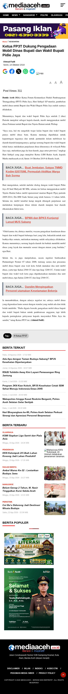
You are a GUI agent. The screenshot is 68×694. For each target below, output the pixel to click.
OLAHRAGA (57, 15)
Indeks (39, 668)
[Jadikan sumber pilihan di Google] (5, 73)
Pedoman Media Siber (22, 673)
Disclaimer (13, 668)
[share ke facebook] (12, 73)
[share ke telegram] (33, 73)
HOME (6, 15)
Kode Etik (52, 668)
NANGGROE (29, 15)
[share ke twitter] (19, 73)
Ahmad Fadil (9, 62)
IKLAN (27, 668)
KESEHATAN (14, 42)
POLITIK (44, 15)
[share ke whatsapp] (26, 73)
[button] (50, 83)
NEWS (15, 15)
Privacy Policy (47, 673)
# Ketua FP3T (20, 336)
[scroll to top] (63, 674)
